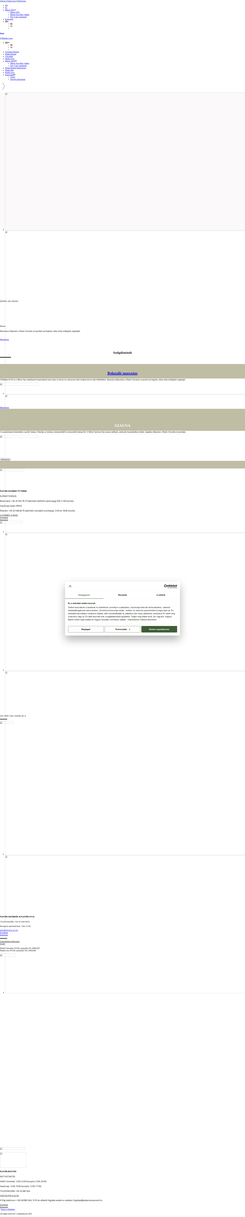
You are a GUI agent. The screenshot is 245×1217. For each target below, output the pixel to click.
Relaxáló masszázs (122, 373)
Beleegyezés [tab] (84, 595)
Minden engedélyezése (159, 629)
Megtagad (85, 629)
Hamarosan (5, 459)
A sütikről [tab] (160, 595)
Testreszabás (121, 629)
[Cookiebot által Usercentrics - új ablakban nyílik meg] (166, 586)
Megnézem (4, 407)
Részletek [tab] (122, 595)
